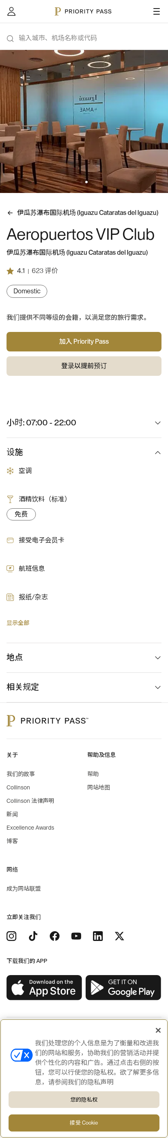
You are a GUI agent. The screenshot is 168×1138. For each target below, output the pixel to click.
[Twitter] (119, 936)
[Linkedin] (98, 936)
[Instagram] (11, 936)
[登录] (11, 11)
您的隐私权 (84, 1099)
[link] (44, 988)
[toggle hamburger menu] (156, 11)
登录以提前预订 (84, 366)
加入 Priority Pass (84, 341)
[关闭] (158, 1030)
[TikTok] (33, 936)
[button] (81, 182)
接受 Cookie (84, 1122)
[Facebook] (55, 936)
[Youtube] (76, 936)
